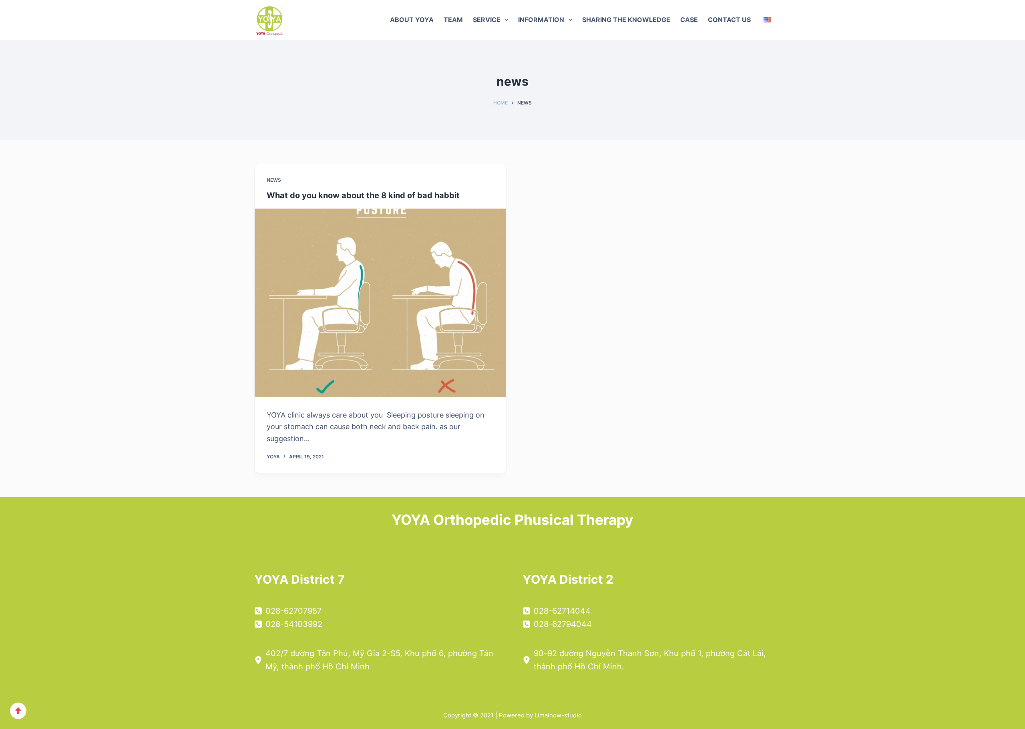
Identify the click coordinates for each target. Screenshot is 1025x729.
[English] (767, 19)
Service (486, 20)
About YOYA (412, 20)
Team (453, 20)
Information (541, 20)
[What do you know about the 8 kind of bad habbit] (380, 303)
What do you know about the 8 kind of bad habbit (363, 195)
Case (689, 20)
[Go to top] (18, 711)
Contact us (729, 20)
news (274, 180)
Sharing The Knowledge (626, 20)
